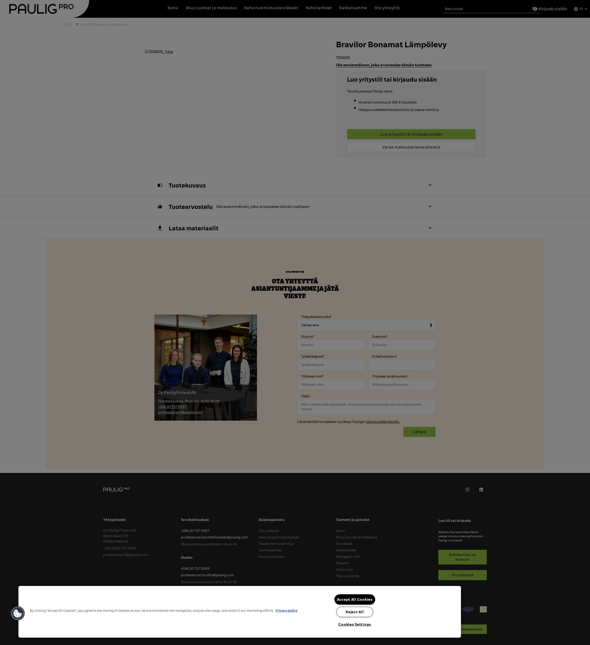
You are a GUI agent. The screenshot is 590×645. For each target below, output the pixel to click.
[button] (17, 613)
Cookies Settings (354, 624)
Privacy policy (287, 610)
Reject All (355, 611)
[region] (239, 612)
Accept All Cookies (355, 599)
